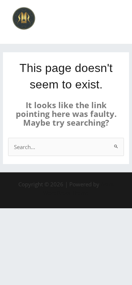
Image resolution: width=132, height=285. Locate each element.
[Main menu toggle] (117, 22)
